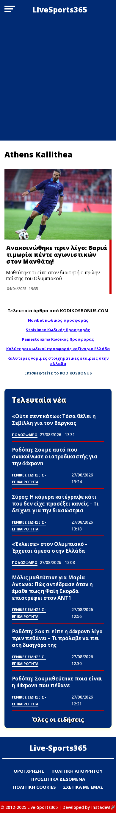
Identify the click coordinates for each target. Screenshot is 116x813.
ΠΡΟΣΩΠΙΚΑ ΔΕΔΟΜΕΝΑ (58, 779)
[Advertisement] (58, 80)
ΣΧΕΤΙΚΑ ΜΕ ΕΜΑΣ (83, 787)
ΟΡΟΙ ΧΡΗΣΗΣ (29, 771)
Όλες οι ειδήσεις (58, 719)
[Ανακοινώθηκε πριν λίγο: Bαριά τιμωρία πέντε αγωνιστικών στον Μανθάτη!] (58, 204)
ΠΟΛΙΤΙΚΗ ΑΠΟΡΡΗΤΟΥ (77, 771)
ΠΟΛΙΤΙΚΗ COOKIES (34, 787)
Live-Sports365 (58, 748)
